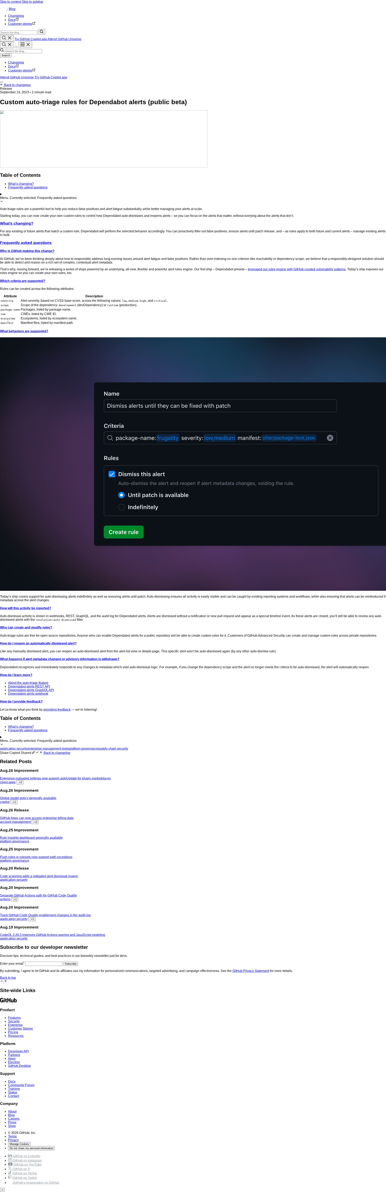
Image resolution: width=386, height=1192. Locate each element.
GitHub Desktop (19, 1065)
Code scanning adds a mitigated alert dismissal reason (39, 876)
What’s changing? (16, 223)
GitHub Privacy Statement (250, 971)
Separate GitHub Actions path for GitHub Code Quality (38, 895)
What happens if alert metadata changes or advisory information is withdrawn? (59, 659)
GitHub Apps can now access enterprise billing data (36, 818)
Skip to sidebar (32, 1)
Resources (16, 1036)
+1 (14, 802)
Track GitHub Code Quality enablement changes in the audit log (45, 915)
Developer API (18, 1051)
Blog (12, 9)
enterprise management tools (48, 748)
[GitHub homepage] (3, 9)
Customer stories (20, 70)
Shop (12, 1126)
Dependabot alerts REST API (29, 686)
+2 (20, 782)
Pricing (13, 1032)
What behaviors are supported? (24, 331)
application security (14, 748)
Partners (14, 1055)
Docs (11, 66)
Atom (11, 1058)
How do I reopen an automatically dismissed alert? (38, 643)
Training (14, 1088)
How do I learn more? (16, 675)
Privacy (13, 1140)
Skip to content (11, 1)
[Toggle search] (7, 38)
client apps (7, 782)
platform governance (83, 748)
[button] (20, 753)
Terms (12, 1136)
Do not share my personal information (31, 1148)
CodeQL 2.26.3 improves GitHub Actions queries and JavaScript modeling (52, 935)
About (12, 1111)
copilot (4, 802)
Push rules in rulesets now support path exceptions (36, 857)
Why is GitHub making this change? (27, 251)
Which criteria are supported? (22, 281)
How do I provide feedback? (21, 701)
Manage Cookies (19, 1144)
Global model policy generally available (28, 798)
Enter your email (12, 963)
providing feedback (57, 709)
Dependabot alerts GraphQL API (31, 690)
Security (14, 1021)
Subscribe (70, 963)
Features (14, 1017)
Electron (14, 1062)
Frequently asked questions (26, 243)
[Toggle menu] (25, 44)
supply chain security (113, 748)
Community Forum (21, 1085)
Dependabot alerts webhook (28, 693)
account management (15, 821)
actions (5, 899)
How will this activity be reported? (25, 608)
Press (12, 1122)
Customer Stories (20, 1028)
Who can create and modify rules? (26, 627)
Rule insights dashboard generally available (31, 837)
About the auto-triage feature (28, 683)
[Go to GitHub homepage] (8, 1002)
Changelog (16, 62)
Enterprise (15, 1025)
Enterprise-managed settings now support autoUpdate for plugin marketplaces (55, 778)
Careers (14, 1118)
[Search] (41, 32)
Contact (13, 1096)
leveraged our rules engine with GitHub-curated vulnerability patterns (297, 269)
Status (12, 1092)
